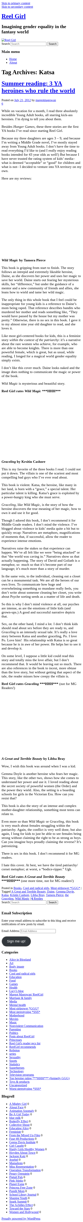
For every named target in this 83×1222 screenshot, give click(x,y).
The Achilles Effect (21, 1205)
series (12, 1053)
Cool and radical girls (36, 888)
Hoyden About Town (22, 1152)
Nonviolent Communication (26, 1026)
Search (6, 43)
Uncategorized (18, 1085)
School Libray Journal (22, 1194)
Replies (37, 898)
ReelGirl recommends (22, 1046)
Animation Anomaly (21, 1110)
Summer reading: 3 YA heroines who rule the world (38, 87)
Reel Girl (14, 16)
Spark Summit (18, 1201)
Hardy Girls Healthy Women (26, 1149)
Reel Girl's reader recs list (24, 1043)
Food (12, 980)
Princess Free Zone (21, 1187)
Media (13, 1001)
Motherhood (16, 1015)
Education (15, 977)
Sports (13, 1060)
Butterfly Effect (18, 1121)
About (13, 62)
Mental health (17, 1005)
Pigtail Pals (16, 1177)
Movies (13, 1019)
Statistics (14, 1064)
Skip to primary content (16, 3)
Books (17, 888)
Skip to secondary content (17, 6)
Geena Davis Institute (22, 1142)
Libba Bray (37, 895)
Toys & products (19, 1081)
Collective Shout (19, 1124)
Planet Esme (16, 1184)
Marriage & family (20, 998)
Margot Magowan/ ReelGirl (26, 994)
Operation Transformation (25, 1170)
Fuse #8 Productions (21, 1138)
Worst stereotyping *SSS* (25, 1088)
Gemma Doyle (65, 891)
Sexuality (15, 1057)
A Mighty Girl (18, 1103)
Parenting (15, 1029)
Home (13, 59)
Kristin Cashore (19, 895)
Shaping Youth (18, 1198)
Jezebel (13, 1159)
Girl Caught (16, 1145)
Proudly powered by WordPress (21, 1218)
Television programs (21, 1074)
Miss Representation (21, 1166)
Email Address (11, 931)
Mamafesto (16, 1163)
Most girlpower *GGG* (65, 888)
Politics (13, 1033)
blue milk (15, 1117)
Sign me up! (16, 941)
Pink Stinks (16, 1180)
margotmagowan (46, 100)
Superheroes (16, 1067)
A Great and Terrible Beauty (28, 891)
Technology (16, 1071)
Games (13, 984)
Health (13, 987)
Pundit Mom (17, 1191)
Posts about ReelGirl (21, 1036)
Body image (16, 966)
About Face (16, 1107)
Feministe (15, 1131)
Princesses (15, 1040)
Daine (50, 891)
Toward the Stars (19, 1208)
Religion (14, 1050)
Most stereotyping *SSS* (24, 1012)
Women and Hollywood (24, 1212)
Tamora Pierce (55, 895)
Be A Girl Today (19, 1114)
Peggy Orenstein (19, 1173)
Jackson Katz (17, 1156)
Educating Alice (19, 1128)
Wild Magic (22, 898)
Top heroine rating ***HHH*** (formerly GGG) (39, 1078)
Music (13, 1022)
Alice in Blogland (20, 959)
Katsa (5, 895)
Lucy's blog (16, 991)
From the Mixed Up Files (24, 1135)
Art (11, 963)
